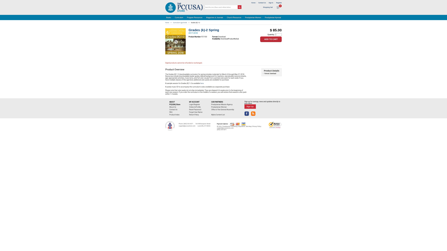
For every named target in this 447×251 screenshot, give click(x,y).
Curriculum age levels (180, 22)
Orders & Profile (195, 107)
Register (279, 3)
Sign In (271, 3)
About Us (172, 107)
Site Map (248, 126)
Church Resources (234, 17)
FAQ (170, 112)
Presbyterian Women (253, 17)
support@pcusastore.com (187, 126)
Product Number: (195, 37)
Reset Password (195, 110)
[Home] (184, 12)
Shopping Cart (268, 7)
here (202, 83)
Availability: (216, 39)
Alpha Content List (218, 115)
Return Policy (194, 115)
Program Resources (194, 17)
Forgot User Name (195, 112)
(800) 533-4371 (188, 124)
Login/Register (194, 104)
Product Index (174, 115)
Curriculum (179, 17)
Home (253, 3)
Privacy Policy (256, 126)
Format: (215, 37)
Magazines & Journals (214, 17)
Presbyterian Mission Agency (222, 104)
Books (168, 17)
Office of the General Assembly (222, 110)
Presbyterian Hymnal (273, 17)
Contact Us (262, 3)
